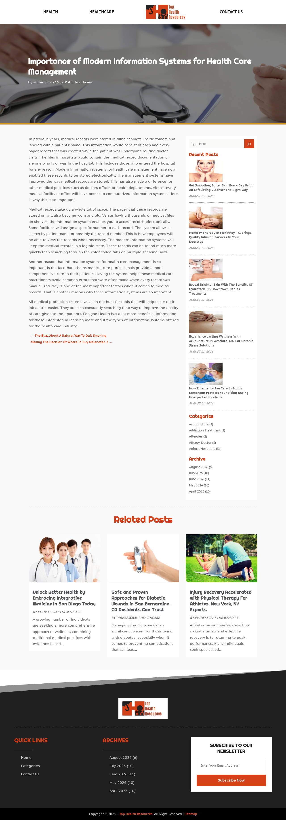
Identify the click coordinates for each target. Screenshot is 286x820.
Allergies (195, 436)
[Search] (249, 143)
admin (38, 82)
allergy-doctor (200, 443)
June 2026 (196, 479)
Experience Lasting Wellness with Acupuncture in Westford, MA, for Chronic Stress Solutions (221, 340)
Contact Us (231, 11)
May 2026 (196, 485)
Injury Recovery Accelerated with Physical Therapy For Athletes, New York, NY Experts (221, 601)
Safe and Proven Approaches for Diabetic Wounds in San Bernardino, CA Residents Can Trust (140, 601)
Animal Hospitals (202, 449)
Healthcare (101, 11)
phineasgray (48, 612)
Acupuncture (198, 424)
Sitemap (191, 814)
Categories (30, 765)
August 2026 (198, 467)
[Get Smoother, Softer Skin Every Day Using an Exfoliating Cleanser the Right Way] (206, 171)
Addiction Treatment (205, 430)
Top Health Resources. (136, 814)
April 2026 (196, 491)
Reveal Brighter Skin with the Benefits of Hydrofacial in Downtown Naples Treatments (220, 289)
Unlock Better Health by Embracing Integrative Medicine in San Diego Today (64, 598)
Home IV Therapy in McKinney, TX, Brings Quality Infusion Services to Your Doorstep (220, 237)
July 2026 (196, 473)
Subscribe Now (231, 780)
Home (26, 757)
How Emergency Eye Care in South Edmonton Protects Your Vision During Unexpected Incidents (218, 392)
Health (50, 11)
